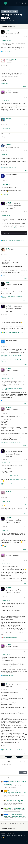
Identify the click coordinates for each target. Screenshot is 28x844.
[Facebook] (24, 841)
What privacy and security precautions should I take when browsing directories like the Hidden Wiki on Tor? (15, 783)
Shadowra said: (5, 258)
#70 (26, 314)
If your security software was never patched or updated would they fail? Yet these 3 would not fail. (15, 792)
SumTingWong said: (6, 40)
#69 (26, 289)
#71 (26, 346)
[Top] (2, 838)
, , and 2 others (13, 332)
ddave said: (4, 318)
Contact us (3, 835)
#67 (26, 211)
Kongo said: (4, 100)
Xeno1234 (4, 20)
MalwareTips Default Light (8, 833)
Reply (26, 54)
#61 (26, 36)
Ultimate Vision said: (6, 378)
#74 (26, 459)
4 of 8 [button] (14, 756)
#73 (26, 414)
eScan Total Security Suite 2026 (14, 808)
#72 (26, 375)
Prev (9, 756)
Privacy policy (17, 835)
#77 (26, 560)
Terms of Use (10, 835)
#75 (26, 497)
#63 (26, 97)
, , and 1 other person (13, 275)
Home (25, 835)
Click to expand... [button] (14, 227)
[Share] (24, 37)
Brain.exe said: (5, 128)
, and (9, 167)
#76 (26, 527)
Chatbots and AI (7, 819)
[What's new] (22, 3)
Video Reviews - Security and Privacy (12, 811)
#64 (26, 124)
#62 (26, 65)
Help (22, 835)
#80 (26, 689)
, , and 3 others (13, 240)
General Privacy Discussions (10, 787)
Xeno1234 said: (5, 69)
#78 (26, 597)
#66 (26, 181)
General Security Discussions (10, 796)
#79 (26, 651)
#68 (26, 254)
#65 (26, 150)
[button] (2, 3)
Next (18, 756)
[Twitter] (26, 841)
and (7, 51)
